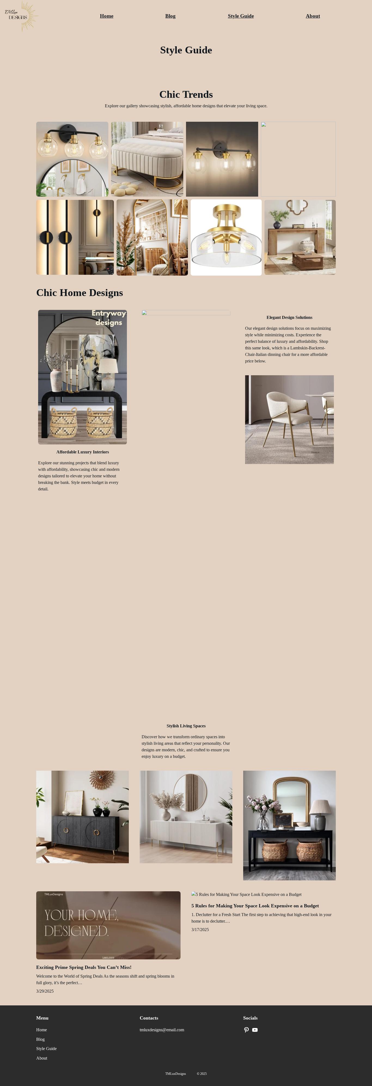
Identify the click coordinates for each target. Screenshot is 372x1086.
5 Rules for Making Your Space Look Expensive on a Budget (255, 905)
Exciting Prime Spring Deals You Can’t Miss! (84, 967)
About (313, 16)
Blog (170, 16)
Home (106, 16)
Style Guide (241, 16)
